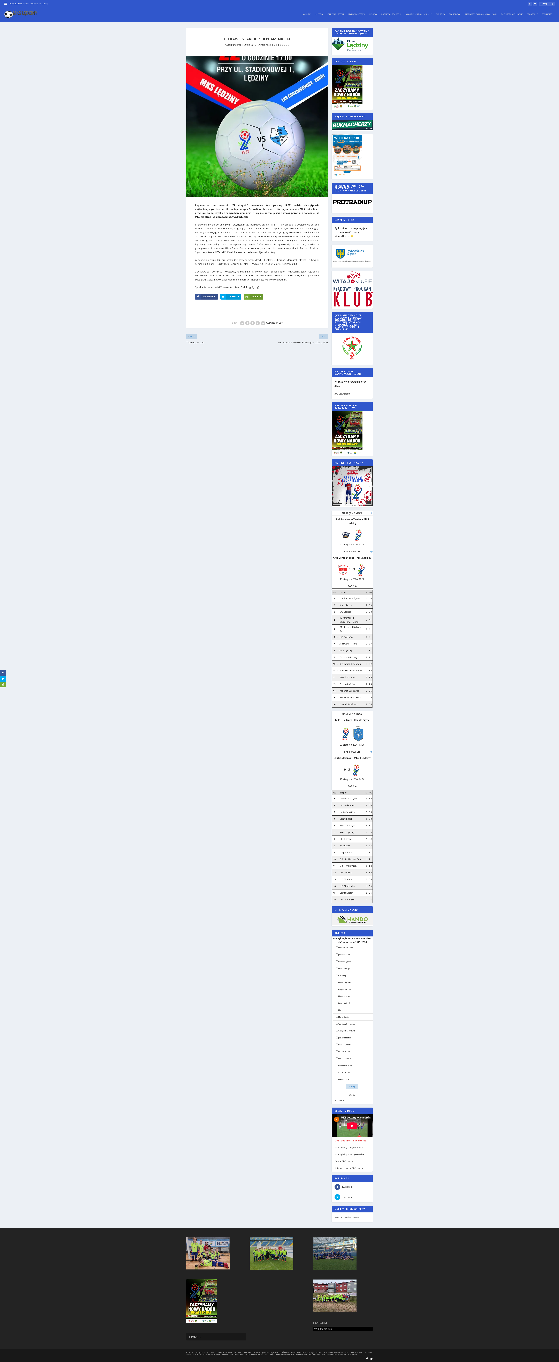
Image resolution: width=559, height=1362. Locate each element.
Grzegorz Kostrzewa (346, 1031)
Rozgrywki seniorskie (391, 14)
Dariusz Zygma (344, 961)
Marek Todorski (344, 1058)
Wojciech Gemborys (346, 1024)
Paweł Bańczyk (344, 1003)
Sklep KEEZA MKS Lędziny (512, 14)
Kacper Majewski (345, 989)
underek (237, 44)
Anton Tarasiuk (344, 1072)
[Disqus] (257, 387)
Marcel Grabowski (345, 948)
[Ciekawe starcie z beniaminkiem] (257, 126)
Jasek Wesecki (344, 954)
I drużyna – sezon (335, 14)
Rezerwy (373, 14)
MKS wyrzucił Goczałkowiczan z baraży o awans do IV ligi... (50, 3)
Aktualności (265, 44)
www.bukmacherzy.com (347, 1217)
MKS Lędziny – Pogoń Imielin (349, 1147)
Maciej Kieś (342, 1010)
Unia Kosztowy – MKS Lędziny (350, 1168)
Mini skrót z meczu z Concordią (350, 1140)
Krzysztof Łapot (344, 968)
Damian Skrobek (345, 1065)
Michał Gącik (343, 1017)
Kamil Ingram (343, 975)
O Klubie (307, 14)
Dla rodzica (454, 14)
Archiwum (340, 1100)
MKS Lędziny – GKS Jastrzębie (349, 1154)
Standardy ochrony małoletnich (481, 14)
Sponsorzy (532, 14)
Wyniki (352, 1095)
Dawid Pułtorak (344, 1045)
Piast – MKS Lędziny (345, 1161)
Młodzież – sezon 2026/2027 (418, 14)
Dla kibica (440, 14)
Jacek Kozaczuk (344, 1038)
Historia (319, 14)
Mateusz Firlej (344, 1079)
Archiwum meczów (356, 14)
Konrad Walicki (344, 1051)
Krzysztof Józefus (345, 982)
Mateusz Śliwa (344, 996)
